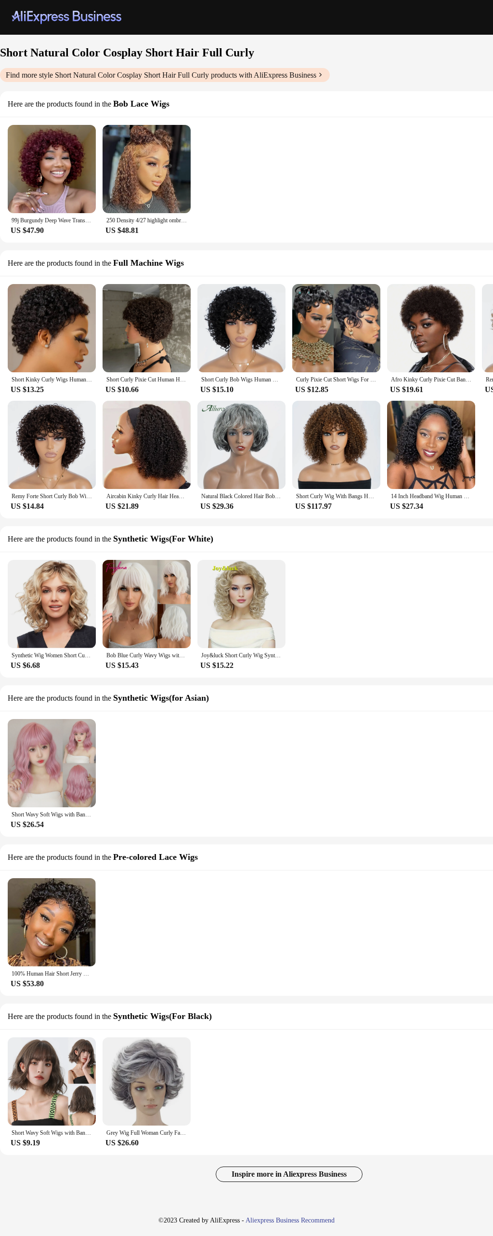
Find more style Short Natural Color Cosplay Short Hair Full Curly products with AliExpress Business (161, 75)
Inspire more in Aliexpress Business (289, 1174)
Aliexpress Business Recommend (290, 1220)
